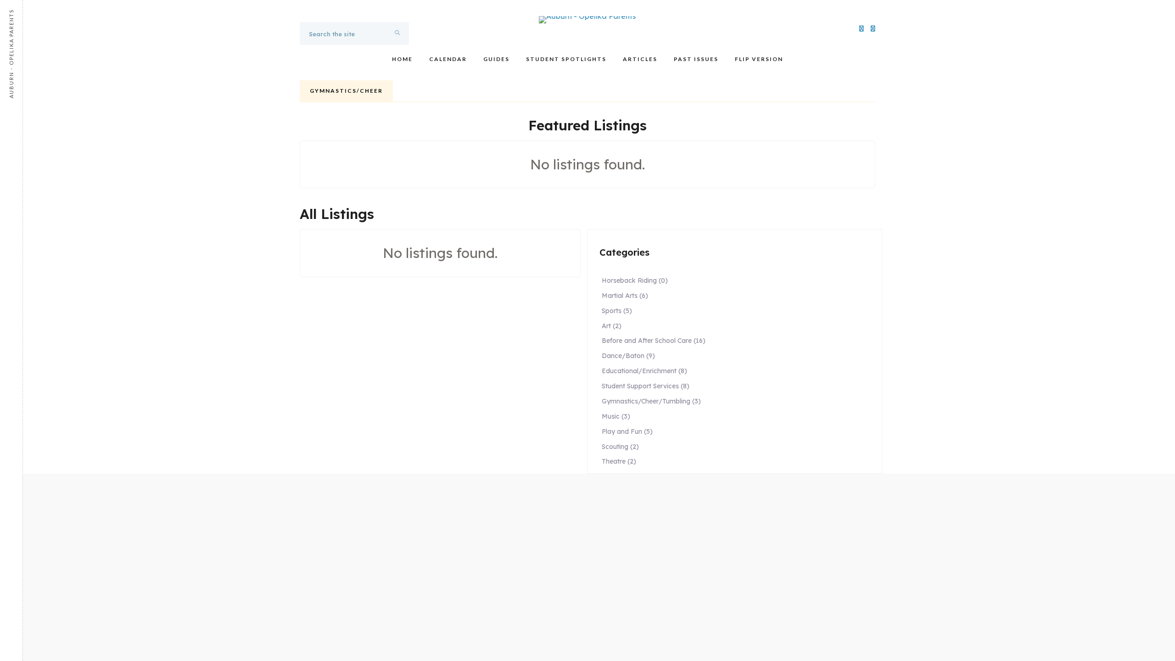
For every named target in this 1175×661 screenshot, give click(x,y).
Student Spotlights (566, 59)
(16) (653, 340)
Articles (640, 59)
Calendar (448, 59)
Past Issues (696, 59)
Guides (496, 59)
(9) (628, 356)
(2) (611, 326)
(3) (651, 401)
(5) (617, 311)
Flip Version (759, 59)
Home (402, 59)
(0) (635, 280)
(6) (625, 295)
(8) (644, 371)
